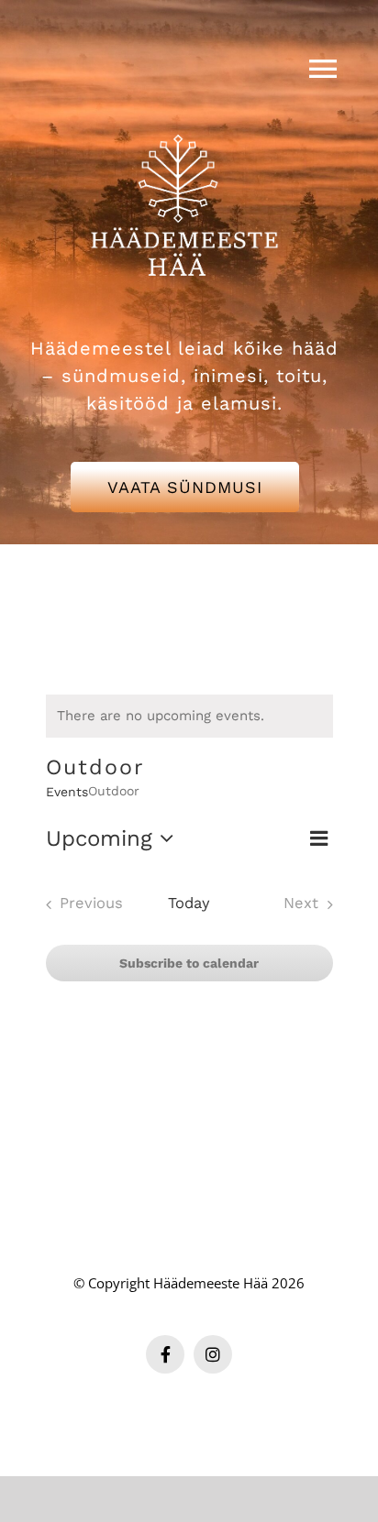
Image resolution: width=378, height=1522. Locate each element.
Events (67, 791)
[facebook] (165, 1354)
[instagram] (213, 1354)
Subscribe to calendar (189, 963)
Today (189, 903)
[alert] (189, 716)
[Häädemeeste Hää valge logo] (184, 112)
